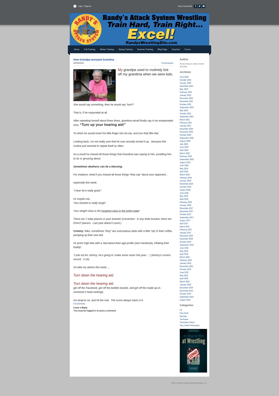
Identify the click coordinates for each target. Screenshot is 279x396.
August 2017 (185, 220)
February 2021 (186, 123)
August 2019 (185, 162)
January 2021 (185, 126)
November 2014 (186, 291)
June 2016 (184, 248)
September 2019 (187, 159)
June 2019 (184, 165)
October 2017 (185, 214)
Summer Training (145, 49)
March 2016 (185, 257)
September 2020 (187, 138)
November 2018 (186, 184)
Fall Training (89, 49)
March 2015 (185, 281)
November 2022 (186, 101)
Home (76, 49)
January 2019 (185, 181)
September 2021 (187, 117)
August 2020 (185, 141)
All (181, 310)
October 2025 (185, 80)
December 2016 (186, 236)
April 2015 (184, 278)
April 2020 (184, 150)
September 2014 (187, 297)
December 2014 (186, 288)
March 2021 (185, 120)
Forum (188, 49)
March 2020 (185, 153)
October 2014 (185, 294)
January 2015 (185, 285)
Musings (183, 316)
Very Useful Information (190, 325)
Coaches (176, 49)
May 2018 (184, 196)
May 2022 (184, 110)
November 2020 (186, 132)
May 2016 (184, 251)
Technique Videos (187, 322)
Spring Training (126, 49)
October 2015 (185, 269)
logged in (91, 310)
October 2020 (185, 135)
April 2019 (184, 172)
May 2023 (184, 89)
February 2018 (186, 202)
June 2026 (184, 77)
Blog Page (162, 49)
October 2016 (185, 242)
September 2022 (187, 107)
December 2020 (186, 129)
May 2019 (184, 168)
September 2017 (187, 217)
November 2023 (186, 86)
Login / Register (84, 6)
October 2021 (185, 113)
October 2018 (185, 187)
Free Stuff (184, 313)
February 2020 (186, 156)
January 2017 (185, 233)
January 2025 (185, 83)
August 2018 (185, 190)
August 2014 (185, 300)
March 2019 (185, 175)
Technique (184, 319)
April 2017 (184, 223)
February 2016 (186, 260)
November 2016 (186, 239)
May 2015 (184, 275)
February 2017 (186, 230)
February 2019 (186, 178)
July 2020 (184, 144)
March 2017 (185, 226)
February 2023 (186, 92)
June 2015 (184, 272)
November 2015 (186, 266)
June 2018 (184, 193)
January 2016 (185, 263)
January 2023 (185, 95)
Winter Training (107, 49)
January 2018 (185, 205)
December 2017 (186, 208)
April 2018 (184, 199)
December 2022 (186, 98)
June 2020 (184, 147)
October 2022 (185, 104)
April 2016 (184, 254)
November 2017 (186, 211)
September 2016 (187, 245)
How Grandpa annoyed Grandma (93, 59)
